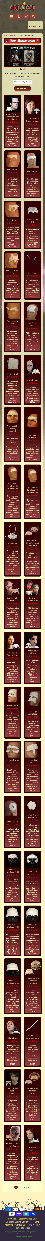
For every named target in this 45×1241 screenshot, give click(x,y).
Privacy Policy (34, 1225)
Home (6, 35)
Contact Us (20, 1225)
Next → (27, 1187)
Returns (35, 1222)
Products (13, 35)
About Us (9, 1225)
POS (13, 1236)
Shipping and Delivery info (18, 1222)
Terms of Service (22, 1228)
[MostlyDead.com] (22, 7)
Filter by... (22, 88)
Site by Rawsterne (22, 1234)
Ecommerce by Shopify (25, 1236)
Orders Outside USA (28, 1219)
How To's (12, 1219)
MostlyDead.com (21, 1232)
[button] (12, 122)
